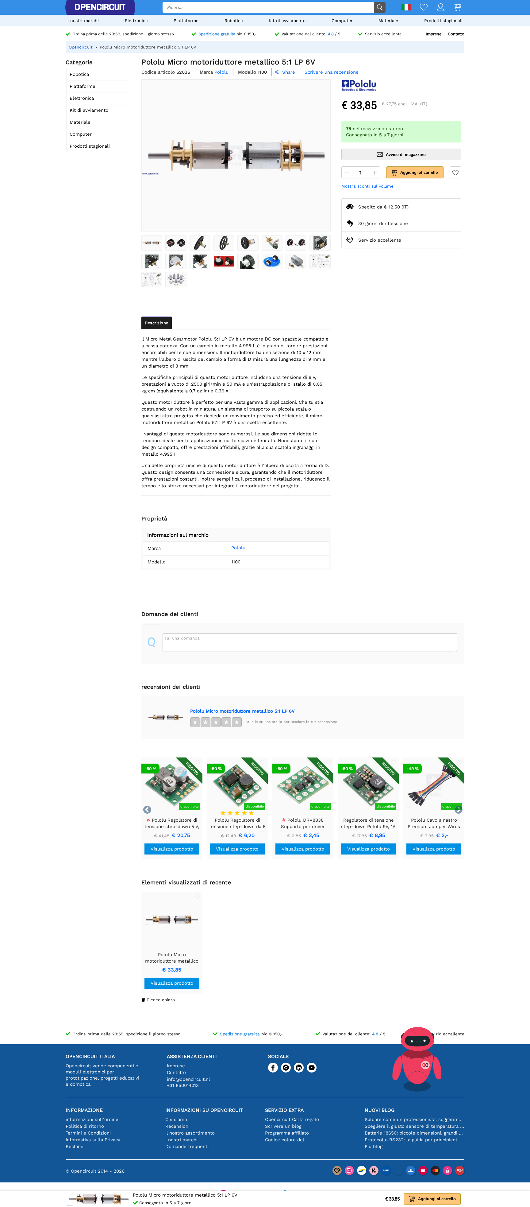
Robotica (234, 20)
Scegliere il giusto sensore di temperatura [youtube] (414, 1126)
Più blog (373, 1146)
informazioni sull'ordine (92, 1119)
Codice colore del (284, 1140)
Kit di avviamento (287, 20)
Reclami (74, 1146)
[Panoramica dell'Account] (436, 7)
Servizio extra (284, 1110)
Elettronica (136, 20)
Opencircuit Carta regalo (292, 1119)
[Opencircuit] (100, 7)
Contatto (456, 34)
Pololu (238, 548)
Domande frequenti (187, 1146)
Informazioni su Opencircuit (204, 1110)
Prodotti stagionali (443, 20)
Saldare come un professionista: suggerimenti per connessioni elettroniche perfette (414, 1119)
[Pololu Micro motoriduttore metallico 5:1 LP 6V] (152, 243)
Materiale (388, 20)
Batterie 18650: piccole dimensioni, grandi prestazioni (414, 1133)
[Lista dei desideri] (419, 7)
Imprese (434, 34)
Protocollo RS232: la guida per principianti (412, 1140)
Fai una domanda (182, 638)
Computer (342, 20)
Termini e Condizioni (88, 1133)
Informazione (84, 1110)
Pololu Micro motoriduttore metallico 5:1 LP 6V (242, 711)
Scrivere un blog (283, 1126)
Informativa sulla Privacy (93, 1140)
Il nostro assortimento (190, 1133)
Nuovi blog (379, 1110)
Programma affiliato (287, 1133)
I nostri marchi (83, 20)
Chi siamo (176, 1119)
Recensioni (177, 1126)
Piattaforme (186, 20)
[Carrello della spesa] (452, 7)
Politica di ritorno (85, 1126)
